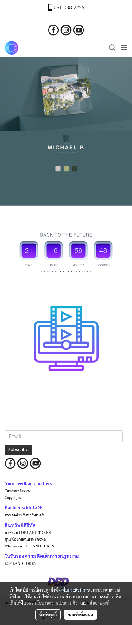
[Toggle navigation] (124, 48)
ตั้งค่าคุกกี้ (48, 614)
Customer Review (18, 491)
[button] (110, 47)
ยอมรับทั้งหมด (80, 614)
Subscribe (18, 449)
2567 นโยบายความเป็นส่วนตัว (50, 603)
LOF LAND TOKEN (21, 563)
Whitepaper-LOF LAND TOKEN (29, 546)
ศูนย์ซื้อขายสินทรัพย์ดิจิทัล (25, 539)
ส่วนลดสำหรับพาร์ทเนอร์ (24, 515)
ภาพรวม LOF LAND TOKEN (28, 532)
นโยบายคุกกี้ (99, 603)
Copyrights (13, 498)
